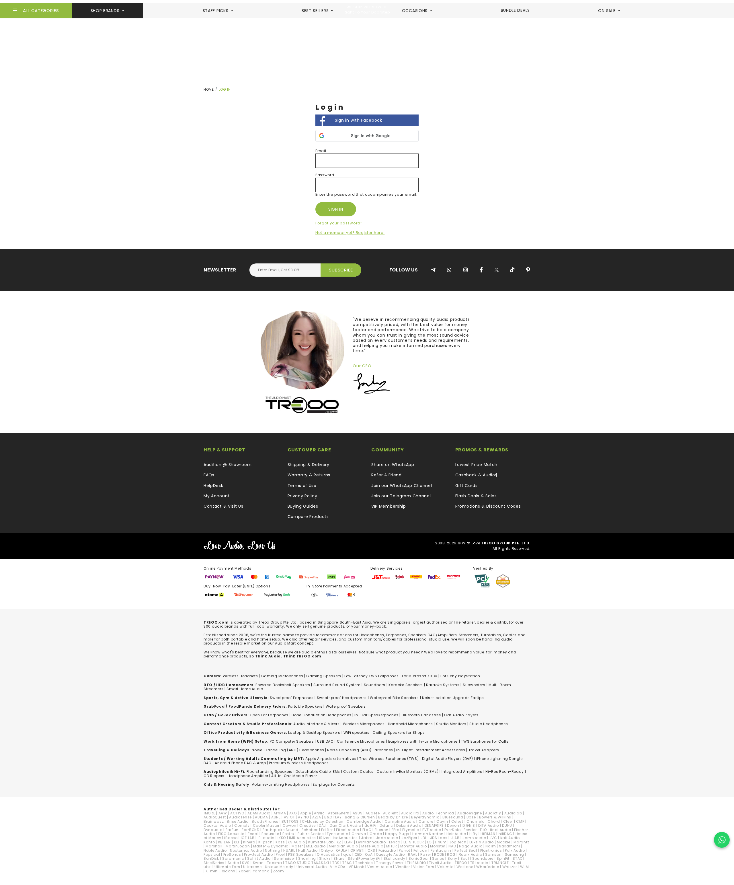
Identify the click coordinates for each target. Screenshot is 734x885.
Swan (258, 862)
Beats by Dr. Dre (393, 817)
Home (209, 89)
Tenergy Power (390, 862)
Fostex (288, 833)
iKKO (282, 837)
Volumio (445, 866)
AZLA (316, 817)
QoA (369, 854)
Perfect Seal (465, 850)
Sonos (438, 858)
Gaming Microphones (282, 676)
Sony (452, 858)
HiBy (473, 833)
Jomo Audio (474, 837)
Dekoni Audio (408, 825)
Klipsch (265, 842)
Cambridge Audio (364, 821)
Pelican (420, 850)
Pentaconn (441, 850)
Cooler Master (266, 825)
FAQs (209, 475)
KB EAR (224, 842)
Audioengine (469, 813)
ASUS (358, 813)
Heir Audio (456, 833)
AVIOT (289, 817)
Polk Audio (515, 850)
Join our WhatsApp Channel (401, 485)
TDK (335, 862)
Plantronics (491, 850)
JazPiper (409, 837)
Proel (280, 854)
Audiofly (493, 813)
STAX (517, 858)
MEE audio (316, 846)
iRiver (324, 837)
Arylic (319, 813)
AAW (222, 813)
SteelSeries (214, 862)
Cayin (442, 821)
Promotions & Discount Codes (488, 506)
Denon (453, 825)
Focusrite (270, 833)
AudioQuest (215, 817)
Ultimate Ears (227, 866)
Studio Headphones (488, 723)
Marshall (214, 846)
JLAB (455, 837)
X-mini (212, 871)
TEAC (347, 862)
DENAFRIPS (434, 825)
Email (320, 150)
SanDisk (211, 858)
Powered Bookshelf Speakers (282, 684)
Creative (307, 825)
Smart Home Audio (245, 688)
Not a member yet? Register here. (349, 232)
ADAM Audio (258, 813)
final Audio (500, 829)
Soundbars (374, 684)
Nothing (272, 850)
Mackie (503, 842)
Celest (457, 821)
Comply (241, 825)
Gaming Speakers (323, 676)
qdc (347, 854)
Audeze (373, 813)
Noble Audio (215, 850)
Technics (364, 862)
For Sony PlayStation (460, 676)
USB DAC (325, 741)
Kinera (249, 842)
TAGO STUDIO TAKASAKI (307, 862)
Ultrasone (252, 866)
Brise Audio (238, 821)
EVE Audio (431, 829)
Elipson (382, 829)
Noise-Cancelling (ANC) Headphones (288, 750)
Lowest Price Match (476, 464)
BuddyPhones (265, 821)
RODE (439, 854)
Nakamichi (509, 846)
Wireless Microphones (364, 723)
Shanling (307, 858)
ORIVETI (357, 850)
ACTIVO (237, 813)
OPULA (342, 850)
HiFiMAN (488, 833)
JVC (493, 837)
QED (358, 854)
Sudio (233, 862)
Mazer (297, 846)
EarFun (232, 829)
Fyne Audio (337, 833)
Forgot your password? (339, 223)
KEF (237, 842)
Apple (305, 813)
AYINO (303, 817)
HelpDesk (213, 485)
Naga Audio (470, 846)
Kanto (209, 842)
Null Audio (308, 850)
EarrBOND (250, 829)
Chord (494, 821)
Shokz (325, 858)
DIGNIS (468, 825)
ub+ (207, 866)
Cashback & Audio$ (476, 475)
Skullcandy (394, 858)
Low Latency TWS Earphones (371, 676)
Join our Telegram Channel (401, 495)
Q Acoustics (328, 854)
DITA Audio (488, 825)
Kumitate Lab (320, 842)
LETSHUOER (413, 842)
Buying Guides (303, 506)
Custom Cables (358, 771)
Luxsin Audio (481, 842)
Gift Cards (466, 485)
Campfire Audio (400, 821)
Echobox (310, 829)
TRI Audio (479, 862)
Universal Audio (311, 866)
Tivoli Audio (440, 862)
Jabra (367, 837)
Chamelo (475, 821)
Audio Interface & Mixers (316, 723)
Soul (464, 858)
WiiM (524, 866)
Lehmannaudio (371, 842)
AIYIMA (280, 813)
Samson (493, 854)
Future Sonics (311, 833)
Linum (441, 842)
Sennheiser (284, 858)
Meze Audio (372, 846)
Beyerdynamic (425, 817)
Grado (376, 833)
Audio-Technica (438, 813)
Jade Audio (387, 837)
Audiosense (240, 817)
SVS (245, 862)
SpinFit (503, 858)
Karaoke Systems (443, 684)
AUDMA (261, 817)
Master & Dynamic (270, 846)
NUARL (289, 850)
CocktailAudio (217, 825)
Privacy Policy (302, 495)
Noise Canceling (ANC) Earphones (360, 750)
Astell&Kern (339, 813)
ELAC (367, 829)
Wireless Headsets (240, 676)
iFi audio (266, 837)
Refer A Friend (386, 475)
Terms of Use (302, 485)
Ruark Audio (470, 854)
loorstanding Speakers (270, 771)
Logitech (458, 842)
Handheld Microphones (410, 723)
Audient (390, 813)
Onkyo (327, 850)
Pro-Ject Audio (258, 854)
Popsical (212, 854)
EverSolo (452, 829)
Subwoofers (474, 684)
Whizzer (509, 866)
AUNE (276, 817)
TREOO (461, 862)
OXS (371, 850)
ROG (451, 854)
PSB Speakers (301, 854)
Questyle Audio (390, 854)
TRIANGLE (500, 862)
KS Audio (296, 842)
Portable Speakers (305, 706)
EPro (395, 829)
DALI (323, 825)
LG (429, 842)
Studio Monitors (451, 723)
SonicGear (419, 858)
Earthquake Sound (280, 829)
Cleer (508, 821)
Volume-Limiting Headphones (281, 784)
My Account (217, 495)
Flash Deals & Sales (476, 495)
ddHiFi (370, 825)
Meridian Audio (343, 846)
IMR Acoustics (302, 837)
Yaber (244, 871)
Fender (470, 829)
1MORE (209, 813)
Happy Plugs (397, 833)
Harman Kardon (427, 833)
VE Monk (356, 866)
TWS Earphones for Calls (484, 741)
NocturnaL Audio (246, 850)
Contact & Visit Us (223, 506)
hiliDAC (505, 833)
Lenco (395, 842)
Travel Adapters (483, 750)
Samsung (514, 854)
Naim (490, 846)
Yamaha (261, 871)
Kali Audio (510, 837)
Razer (425, 854)
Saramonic (233, 858)
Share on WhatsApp (392, 464)
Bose (471, 817)
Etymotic (410, 829)
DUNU (507, 825)
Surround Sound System (337, 684)
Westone (464, 866)
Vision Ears (423, 866)
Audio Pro (410, 813)
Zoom (278, 871)
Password (324, 174)
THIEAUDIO (416, 862)
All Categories (41, 10)
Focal (253, 833)
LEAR (348, 842)
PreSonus (232, 854)
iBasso (230, 837)
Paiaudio (387, 850)
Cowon (289, 825)
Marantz (521, 842)
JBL (424, 837)
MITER (391, 846)
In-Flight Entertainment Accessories (430, 750)
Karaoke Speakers (406, 684)
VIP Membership (388, 506)
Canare (426, 821)
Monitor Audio (413, 846)
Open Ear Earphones (269, 715)
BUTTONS (290, 821)
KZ (339, 842)
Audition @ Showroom (227, 464)
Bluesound (452, 817)
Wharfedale (487, 866)
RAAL (412, 854)
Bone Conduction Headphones (321, 715)
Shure (339, 858)
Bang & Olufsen (360, 817)
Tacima (274, 862)
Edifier (327, 829)
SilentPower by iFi (364, 858)
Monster (437, 846)
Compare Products (308, 516)
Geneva (359, 833)
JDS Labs (439, 837)
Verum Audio (379, 866)
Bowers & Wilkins (495, 817)
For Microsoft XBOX (420, 676)
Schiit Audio (258, 858)
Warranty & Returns (309, 475)
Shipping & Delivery (308, 464)
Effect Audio (347, 829)
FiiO (483, 829)
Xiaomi (228, 871)
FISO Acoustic (231, 833)
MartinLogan (238, 846)
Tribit (517, 862)
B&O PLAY (333, 817)
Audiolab (513, 813)
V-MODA (337, 866)
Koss (280, 842)
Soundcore (482, 858)
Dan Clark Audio (345, 825)
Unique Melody (279, 866)
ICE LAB (248, 837)
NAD (452, 846)
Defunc (386, 825)
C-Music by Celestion (322, 821)
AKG (293, 813)
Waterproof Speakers (346, 706)
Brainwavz (214, 821)
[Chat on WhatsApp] (722, 840)
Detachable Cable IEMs (318, 771)
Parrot (404, 850)
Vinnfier (402, 866)
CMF (520, 821)
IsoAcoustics (345, 837)
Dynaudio (213, 829)
